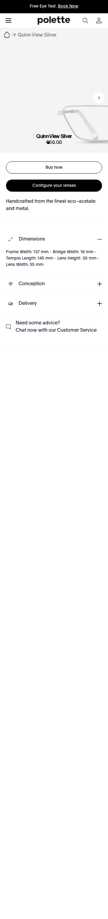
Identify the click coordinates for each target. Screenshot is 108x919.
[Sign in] (99, 20)
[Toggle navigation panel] (8, 20)
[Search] (85, 20)
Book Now (68, 6)
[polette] (53, 20)
